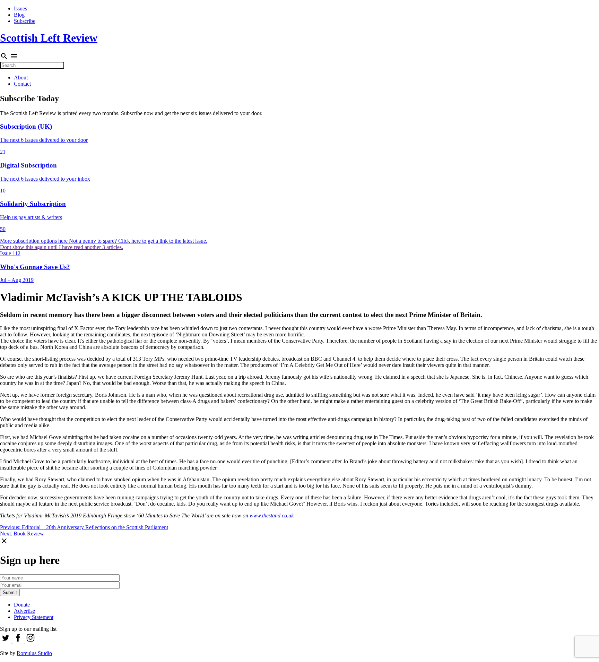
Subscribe (24, 21)
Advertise (24, 611)
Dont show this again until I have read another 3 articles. (61, 247)
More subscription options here (34, 241)
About (21, 77)
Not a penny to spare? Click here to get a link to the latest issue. (138, 241)
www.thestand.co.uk (272, 515)
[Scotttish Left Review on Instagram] (30, 641)
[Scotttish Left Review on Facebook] (18, 641)
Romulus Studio (34, 653)
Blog (19, 15)
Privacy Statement (33, 617)
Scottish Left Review (48, 38)
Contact (22, 84)
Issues (20, 8)
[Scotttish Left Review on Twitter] (6, 641)
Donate (22, 605)
